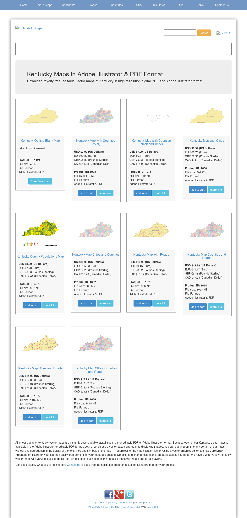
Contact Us (222, 5)
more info (105, 193)
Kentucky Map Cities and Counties (95, 254)
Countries (117, 5)
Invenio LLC (152, 507)
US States (159, 5)
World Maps (44, 5)
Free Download (40, 181)
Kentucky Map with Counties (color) (95, 142)
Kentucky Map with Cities (206, 140)
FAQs (200, 5)
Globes (93, 5)
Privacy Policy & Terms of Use (101, 507)
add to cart (87, 193)
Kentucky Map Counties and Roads (206, 256)
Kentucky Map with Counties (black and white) (151, 142)
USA (139, 5)
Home (24, 5)
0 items (226, 32)
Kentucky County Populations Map (40, 256)
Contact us (73, 465)
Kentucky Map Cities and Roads (40, 368)
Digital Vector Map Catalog (105, 502)
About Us (138, 502)
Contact (147, 502)
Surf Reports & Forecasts (127, 507)
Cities (180, 5)
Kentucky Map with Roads (151, 254)
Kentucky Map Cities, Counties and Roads (96, 370)
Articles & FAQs (126, 502)
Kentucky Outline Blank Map (40, 140)
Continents (68, 5)
